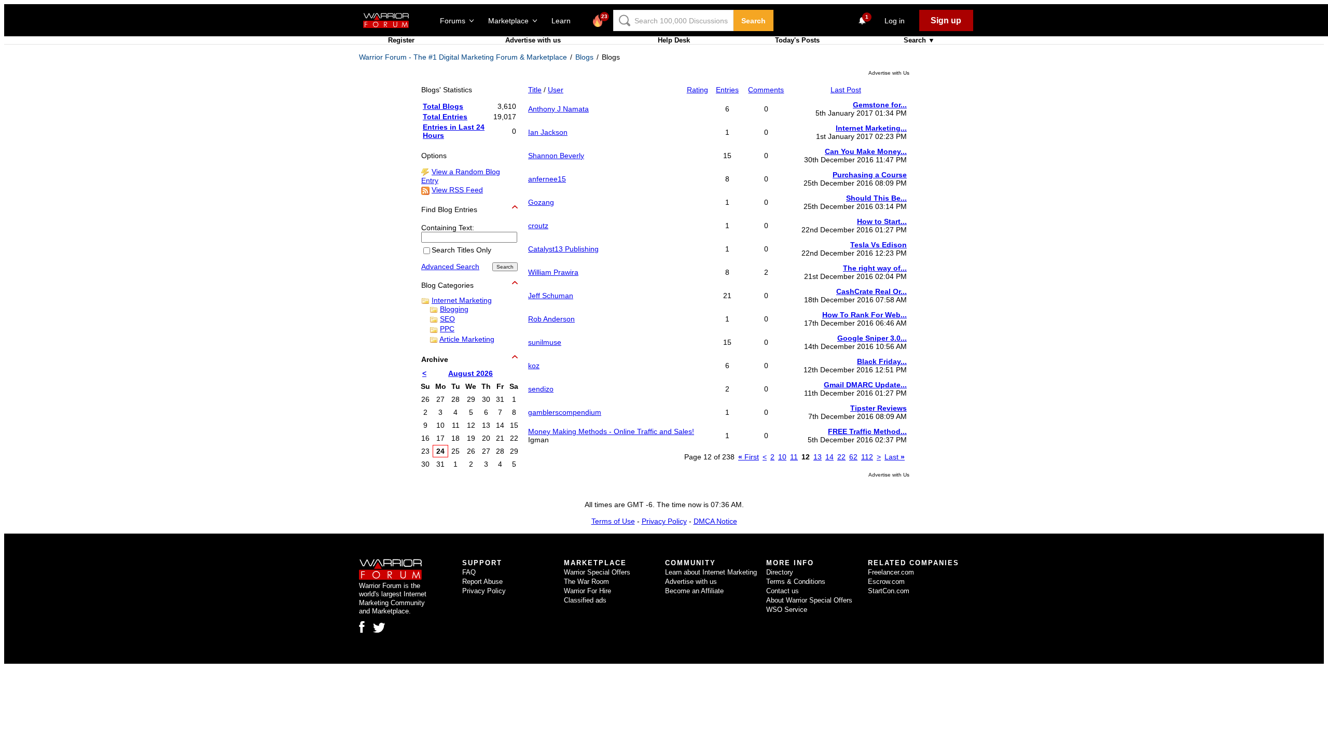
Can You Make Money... (866, 151)
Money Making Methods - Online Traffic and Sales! (611, 431)
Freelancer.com (891, 572)
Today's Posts (797, 40)
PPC (447, 329)
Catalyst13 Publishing (563, 249)
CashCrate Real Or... (871, 291)
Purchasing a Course (870, 175)
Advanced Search (450, 266)
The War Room (586, 581)
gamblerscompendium (564, 412)
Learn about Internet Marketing (711, 572)
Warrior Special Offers (597, 572)
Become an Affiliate (694, 591)
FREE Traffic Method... (867, 431)
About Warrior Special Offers (809, 600)
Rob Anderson (551, 319)
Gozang (541, 202)
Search (753, 21)
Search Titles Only (461, 250)
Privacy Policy (664, 521)
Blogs (584, 57)
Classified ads (585, 600)
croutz (538, 225)
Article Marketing (466, 339)
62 (853, 457)
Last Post (846, 90)
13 (817, 457)
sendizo (541, 389)
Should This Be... (876, 198)
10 (782, 457)
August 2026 (470, 373)
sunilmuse (544, 342)
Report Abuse (482, 581)
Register (401, 40)
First (748, 457)
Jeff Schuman (550, 295)
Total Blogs (443, 106)
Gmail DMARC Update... (865, 385)
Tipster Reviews (878, 408)
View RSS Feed (457, 190)
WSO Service (786, 609)
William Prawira (553, 272)
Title (535, 90)
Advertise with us (533, 40)
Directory (779, 572)
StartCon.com (888, 591)
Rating (697, 90)
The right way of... (875, 268)
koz (534, 365)
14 (829, 457)
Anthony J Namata (558, 109)
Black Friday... (882, 361)
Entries (727, 90)
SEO (447, 319)
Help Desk (674, 40)
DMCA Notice (715, 521)
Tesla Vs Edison (878, 245)
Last (894, 457)
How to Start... (882, 221)
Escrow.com (886, 581)
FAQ (469, 572)
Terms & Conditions (795, 581)
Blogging (454, 309)
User (555, 90)
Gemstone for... (880, 105)
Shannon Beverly (556, 155)
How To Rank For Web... (864, 315)
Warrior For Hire (587, 591)
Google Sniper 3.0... (872, 338)
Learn (564, 21)
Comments (766, 90)
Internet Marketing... (871, 128)
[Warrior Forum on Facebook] (362, 627)
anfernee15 (547, 179)
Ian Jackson (548, 132)
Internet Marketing (462, 300)
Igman (538, 440)
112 (867, 457)
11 (794, 457)
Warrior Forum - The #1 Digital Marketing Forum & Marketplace (463, 57)
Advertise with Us (888, 73)
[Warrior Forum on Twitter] (379, 628)
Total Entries (445, 117)
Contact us (782, 591)
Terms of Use (613, 521)
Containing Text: (447, 227)
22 (841, 457)
